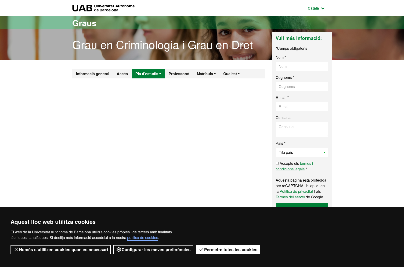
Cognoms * (285, 77)
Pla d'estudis (146, 73)
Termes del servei (290, 197)
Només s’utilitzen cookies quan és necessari (63, 249)
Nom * (281, 57)
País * (280, 143)
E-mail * (282, 97)
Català (320, 8)
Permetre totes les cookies (230, 249)
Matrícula (205, 73)
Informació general (92, 73)
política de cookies (142, 237)
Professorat (179, 73)
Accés (122, 73)
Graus (84, 23)
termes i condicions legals (294, 166)
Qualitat (230, 73)
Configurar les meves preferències (156, 249)
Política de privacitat (296, 191)
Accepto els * (294, 166)
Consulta (283, 117)
